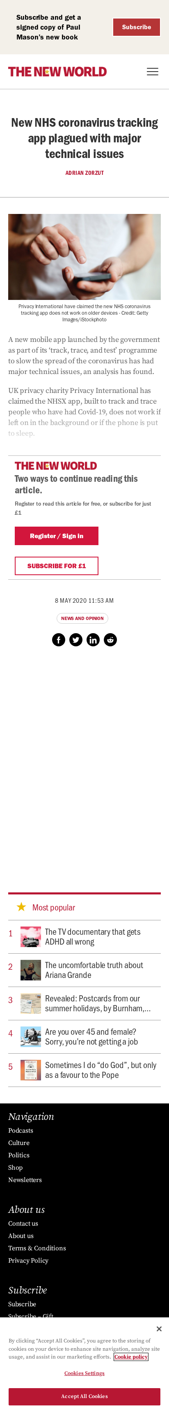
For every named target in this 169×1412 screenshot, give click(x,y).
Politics (18, 1155)
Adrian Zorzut (85, 172)
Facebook (58, 639)
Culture (19, 1143)
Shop (15, 1168)
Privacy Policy (28, 1260)
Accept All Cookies (84, 1396)
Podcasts (20, 1130)
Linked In (93, 639)
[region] (84, 1364)
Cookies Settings (84, 1373)
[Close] (159, 1329)
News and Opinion (82, 618)
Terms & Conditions (37, 1248)
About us (20, 1236)
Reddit (110, 639)
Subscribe (136, 27)
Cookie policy (131, 1357)
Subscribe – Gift (30, 1316)
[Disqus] (84, 761)
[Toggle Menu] (152, 71)
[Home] (57, 72)
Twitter (75, 639)
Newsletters (25, 1180)
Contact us (23, 1223)
